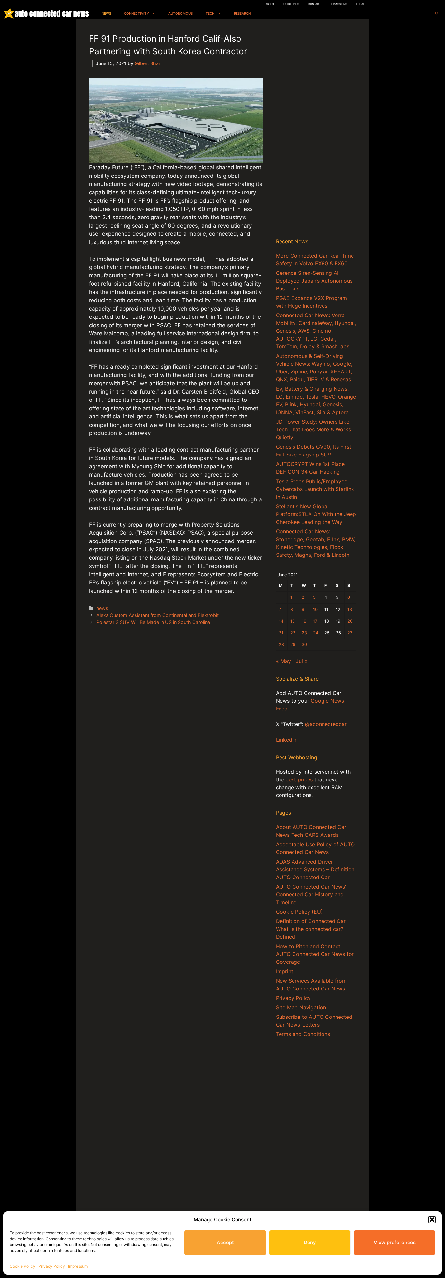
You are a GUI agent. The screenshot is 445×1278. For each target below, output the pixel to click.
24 (315, 632)
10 (315, 609)
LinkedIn (286, 740)
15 (292, 621)
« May (283, 661)
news (102, 608)
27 (349, 632)
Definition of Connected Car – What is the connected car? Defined (313, 929)
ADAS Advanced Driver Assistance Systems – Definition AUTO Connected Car (315, 869)
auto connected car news (52, 13)
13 (349, 609)
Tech (210, 13)
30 (304, 644)
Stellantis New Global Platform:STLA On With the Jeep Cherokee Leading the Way (316, 514)
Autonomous (180, 13)
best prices (299, 779)
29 (292, 644)
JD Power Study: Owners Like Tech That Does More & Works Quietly (313, 429)
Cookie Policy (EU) (299, 911)
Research (242, 13)
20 (349, 621)
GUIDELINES (291, 4)
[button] (432, 1219)
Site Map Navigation (301, 1007)
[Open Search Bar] (437, 13)
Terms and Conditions (303, 1034)
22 (292, 632)
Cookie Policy (22, 1266)
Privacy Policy (51, 1266)
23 (304, 632)
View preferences (395, 1242)
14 (281, 621)
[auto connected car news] (9, 13)
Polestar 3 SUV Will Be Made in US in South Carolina (153, 622)
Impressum (78, 1266)
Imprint (284, 971)
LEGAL (360, 4)
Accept (225, 1242)
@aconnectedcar (326, 724)
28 (281, 644)
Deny (310, 1242)
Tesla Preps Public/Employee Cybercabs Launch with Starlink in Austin (315, 489)
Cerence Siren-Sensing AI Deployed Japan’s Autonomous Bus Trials (314, 281)
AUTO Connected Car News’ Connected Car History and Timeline (311, 894)
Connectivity (136, 13)
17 (315, 621)
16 (304, 621)
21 (281, 632)
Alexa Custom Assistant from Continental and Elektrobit (157, 615)
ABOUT (270, 4)
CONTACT (314, 4)
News (106, 13)
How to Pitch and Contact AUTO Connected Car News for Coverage (315, 954)
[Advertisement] (316, 130)
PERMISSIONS (338, 4)
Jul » (302, 661)
